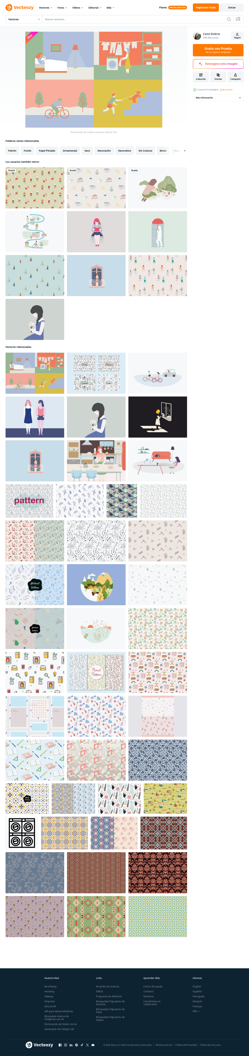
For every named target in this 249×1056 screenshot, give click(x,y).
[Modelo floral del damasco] (157, 872)
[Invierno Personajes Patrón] (34, 275)
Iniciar (232, 7)
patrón (12, 150)
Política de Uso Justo (210, 1044)
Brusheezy (50, 986)
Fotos (61, 7)
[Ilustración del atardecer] (96, 628)
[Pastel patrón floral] (73, 798)
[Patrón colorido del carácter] (34, 187)
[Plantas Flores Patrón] (34, 916)
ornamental (70, 150)
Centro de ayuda (152, 986)
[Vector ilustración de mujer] (96, 231)
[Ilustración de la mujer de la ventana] (157, 417)
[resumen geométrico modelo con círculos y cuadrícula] (21, 833)
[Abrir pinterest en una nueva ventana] (76, 1045)
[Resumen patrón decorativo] (34, 584)
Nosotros (148, 996)
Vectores (44, 7)
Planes (163, 7)
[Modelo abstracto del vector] (157, 584)
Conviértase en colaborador (152, 1003)
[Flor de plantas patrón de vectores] (121, 501)
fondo (27, 150)
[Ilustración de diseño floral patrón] (96, 672)
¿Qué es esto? (225, 89)
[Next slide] (181, 151)
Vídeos (76, 7)
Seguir (237, 37)
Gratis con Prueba (218, 50)
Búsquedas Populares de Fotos (110, 1011)
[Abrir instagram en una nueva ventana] (65, 1045)
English (197, 986)
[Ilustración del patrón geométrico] (157, 672)
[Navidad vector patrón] (157, 716)
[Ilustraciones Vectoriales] (34, 417)
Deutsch (197, 1001)
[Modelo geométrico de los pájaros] (114, 833)
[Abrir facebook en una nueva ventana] (60, 1045)
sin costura (145, 150)
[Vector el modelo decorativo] (34, 628)
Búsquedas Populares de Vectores (110, 1003)
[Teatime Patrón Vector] (96, 187)
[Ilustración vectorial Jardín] (157, 187)
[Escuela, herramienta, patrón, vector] (34, 760)
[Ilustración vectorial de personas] (157, 275)
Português (199, 996)
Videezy (48, 996)
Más (109, 7)
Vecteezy (49, 991)
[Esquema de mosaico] (96, 872)
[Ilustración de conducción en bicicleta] (157, 373)
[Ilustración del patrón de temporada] (96, 373)
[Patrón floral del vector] (157, 628)
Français (197, 1006)
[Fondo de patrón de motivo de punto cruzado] (163, 833)
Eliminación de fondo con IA (60, 1024)
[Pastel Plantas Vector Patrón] (34, 540)
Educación (50, 1006)
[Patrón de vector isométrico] (96, 760)
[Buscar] (229, 19)
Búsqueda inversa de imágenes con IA (56, 1018)
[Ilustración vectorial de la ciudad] (34, 231)
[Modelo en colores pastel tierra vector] (34, 716)
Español (197, 991)
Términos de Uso (164, 1044)
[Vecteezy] (19, 7)
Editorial (93, 7)
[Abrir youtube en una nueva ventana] (93, 1045)
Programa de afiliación (109, 996)
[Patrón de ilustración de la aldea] (165, 798)
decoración (104, 150)
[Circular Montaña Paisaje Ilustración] (96, 584)
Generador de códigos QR (59, 1029)
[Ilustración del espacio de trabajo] (157, 460)
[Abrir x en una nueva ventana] (87, 1045)
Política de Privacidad (186, 1044)
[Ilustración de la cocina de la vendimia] (96, 460)
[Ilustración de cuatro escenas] (34, 373)
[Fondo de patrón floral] (163, 501)
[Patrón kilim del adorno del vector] (27, 798)
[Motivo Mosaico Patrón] (157, 916)
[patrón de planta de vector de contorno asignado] (96, 540)
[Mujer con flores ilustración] (34, 319)
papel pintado (47, 150)
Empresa (49, 1001)
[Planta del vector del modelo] (157, 540)
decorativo (124, 150)
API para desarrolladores (58, 1011)
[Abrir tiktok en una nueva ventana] (82, 1045)
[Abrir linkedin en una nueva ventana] (71, 1045)
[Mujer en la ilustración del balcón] (96, 275)
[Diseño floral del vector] (157, 760)
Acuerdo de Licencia (107, 986)
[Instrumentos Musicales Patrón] (96, 716)
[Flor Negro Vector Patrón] (119, 798)
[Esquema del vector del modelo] (29, 501)
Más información (204, 97)
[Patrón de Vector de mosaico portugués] (64, 833)
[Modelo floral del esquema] (34, 872)
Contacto (148, 991)
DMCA (99, 991)
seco (87, 150)
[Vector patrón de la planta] (80, 501)
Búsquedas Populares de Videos (110, 1018)
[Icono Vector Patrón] (34, 672)
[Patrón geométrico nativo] (96, 916)
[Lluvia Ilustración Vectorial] (157, 231)
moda (163, 150)
